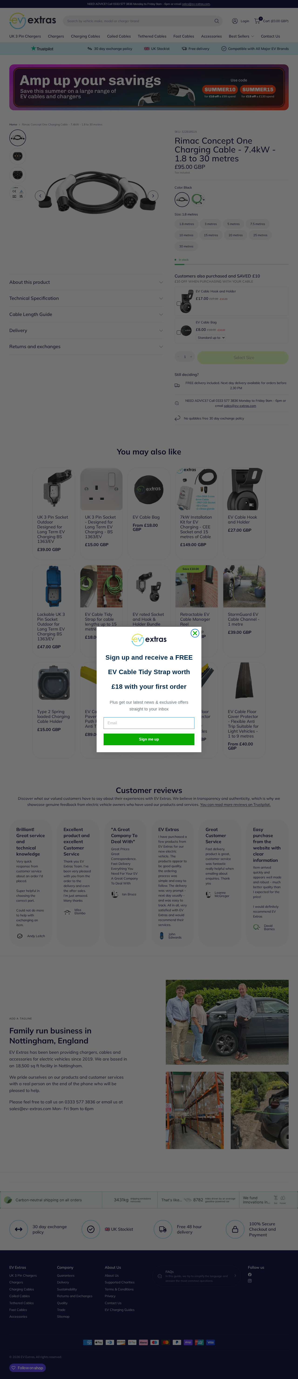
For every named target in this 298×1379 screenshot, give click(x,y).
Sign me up (149, 739)
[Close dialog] (195, 633)
